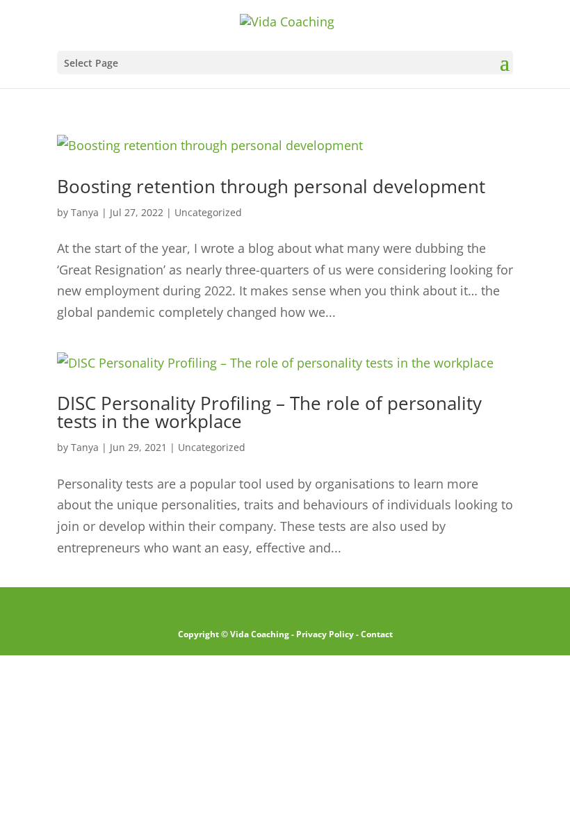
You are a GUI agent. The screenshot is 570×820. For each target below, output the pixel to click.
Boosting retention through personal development (271, 186)
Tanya (85, 212)
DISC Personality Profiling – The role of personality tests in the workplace (269, 412)
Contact (377, 634)
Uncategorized (208, 212)
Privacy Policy (325, 634)
